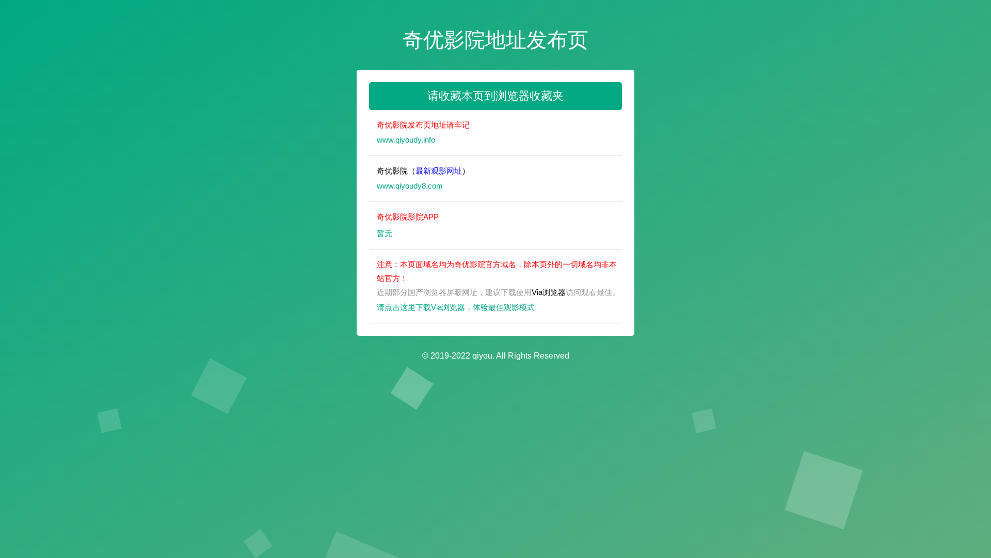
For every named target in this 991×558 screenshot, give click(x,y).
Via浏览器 (549, 292)
